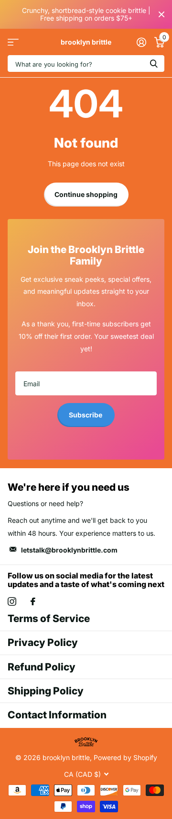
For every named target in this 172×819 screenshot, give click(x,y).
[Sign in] (141, 42)
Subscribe (86, 415)
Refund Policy (41, 667)
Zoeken (153, 63)
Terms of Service (49, 618)
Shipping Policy (46, 691)
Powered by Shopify (125, 757)
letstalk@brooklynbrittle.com (69, 550)
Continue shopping (86, 194)
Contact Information (57, 715)
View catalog (13, 42)
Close (161, 14)
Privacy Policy (43, 642)
